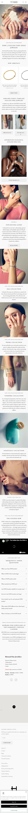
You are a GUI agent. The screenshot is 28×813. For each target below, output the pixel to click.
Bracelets (7, 132)
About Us (3, 748)
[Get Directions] (16, 679)
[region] (14, 801)
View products (14, 180)
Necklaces (20, 133)
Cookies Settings (14, 810)
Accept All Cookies (14, 806)
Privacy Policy (4, 763)
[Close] (26, 792)
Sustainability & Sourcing (6, 776)
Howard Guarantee (5, 758)
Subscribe (7, 742)
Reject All (14, 802)
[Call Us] (11, 679)
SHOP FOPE (14, 93)
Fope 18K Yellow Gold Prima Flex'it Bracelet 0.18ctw (9, 86)
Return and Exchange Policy (7, 768)
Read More (14, 245)
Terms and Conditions (6, 756)
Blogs (2, 753)
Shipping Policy (4, 766)
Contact (3, 750)
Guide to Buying (5, 773)
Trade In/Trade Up (5, 771)
